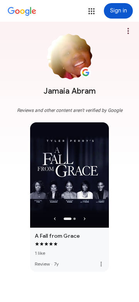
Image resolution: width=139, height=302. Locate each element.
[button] (91, 11)
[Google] (22, 11)
